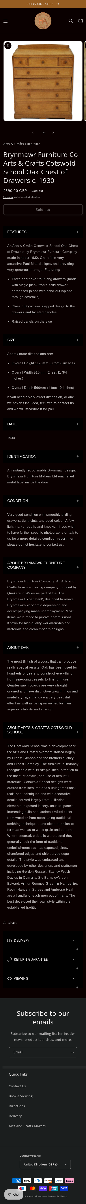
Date (12, 424)
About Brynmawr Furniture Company (36, 565)
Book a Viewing (21, 1096)
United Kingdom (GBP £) (41, 1164)
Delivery (15, 1116)
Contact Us (17, 1086)
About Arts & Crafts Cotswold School (39, 730)
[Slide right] (53, 133)
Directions (17, 1106)
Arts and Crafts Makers (27, 1126)
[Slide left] (33, 133)
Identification (21, 456)
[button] (5, 21)
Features (16, 232)
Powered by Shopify (57, 1196)
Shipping (8, 196)
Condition (17, 501)
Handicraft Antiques (37, 1196)
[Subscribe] (72, 1052)
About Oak (18, 648)
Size (11, 340)
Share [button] (13, 923)
